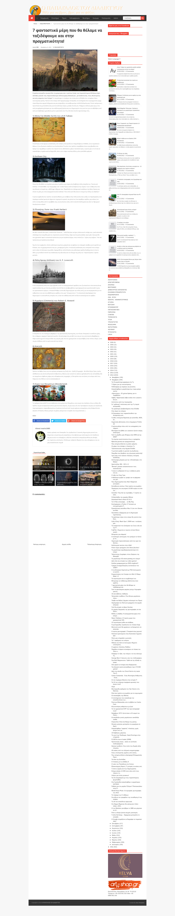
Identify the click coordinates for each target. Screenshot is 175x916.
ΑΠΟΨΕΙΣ (111, 285)
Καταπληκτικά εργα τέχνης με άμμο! (126, 209)
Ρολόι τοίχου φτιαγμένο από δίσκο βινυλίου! (125, 547)
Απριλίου (115, 837)
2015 (112, 368)
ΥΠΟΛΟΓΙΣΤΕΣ (113, 322)
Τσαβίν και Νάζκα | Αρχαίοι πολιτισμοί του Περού (127, 600)
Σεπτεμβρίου (116, 826)
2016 (112, 366)
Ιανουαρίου (115, 844)
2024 (112, 347)
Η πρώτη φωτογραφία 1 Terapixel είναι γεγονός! (127, 631)
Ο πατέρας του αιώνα (123, 222)
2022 (112, 351)
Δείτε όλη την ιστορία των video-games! (124, 561)
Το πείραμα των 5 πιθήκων (120, 795)
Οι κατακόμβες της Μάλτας (120, 695)
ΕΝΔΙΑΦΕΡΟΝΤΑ (59, 47)
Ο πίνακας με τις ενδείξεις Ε (120, 762)
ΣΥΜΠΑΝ (111, 314)
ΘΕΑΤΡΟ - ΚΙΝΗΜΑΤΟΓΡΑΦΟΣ (118, 299)
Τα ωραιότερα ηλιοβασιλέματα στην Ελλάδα (125, 408)
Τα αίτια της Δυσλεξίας (118, 759)
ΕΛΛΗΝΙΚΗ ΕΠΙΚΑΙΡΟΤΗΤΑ (117, 292)
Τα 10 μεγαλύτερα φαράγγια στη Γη (123, 382)
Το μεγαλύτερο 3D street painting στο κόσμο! (126, 558)
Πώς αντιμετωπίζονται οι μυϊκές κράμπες (124, 444)
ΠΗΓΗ (34, 416)
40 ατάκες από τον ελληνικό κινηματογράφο (125, 750)
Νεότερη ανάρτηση (39, 544)
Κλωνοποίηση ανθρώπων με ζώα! (122, 706)
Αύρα (113, 686)
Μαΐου (114, 835)
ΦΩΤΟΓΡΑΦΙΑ (112, 327)
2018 (112, 361)
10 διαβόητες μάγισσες (119, 733)
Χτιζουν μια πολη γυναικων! (120, 775)
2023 (112, 349)
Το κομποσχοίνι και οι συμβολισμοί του (124, 578)
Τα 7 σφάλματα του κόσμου (120, 640)
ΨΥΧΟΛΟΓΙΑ (112, 332)
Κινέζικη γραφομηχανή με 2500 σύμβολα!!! (125, 563)
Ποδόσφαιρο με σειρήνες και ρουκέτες (124, 387)
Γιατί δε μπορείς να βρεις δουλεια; (122, 607)
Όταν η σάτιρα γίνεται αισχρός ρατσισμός (125, 812)
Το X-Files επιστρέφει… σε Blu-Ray (123, 502)
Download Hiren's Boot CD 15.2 (122, 499)
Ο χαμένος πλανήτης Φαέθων (121, 647)
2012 (112, 375)
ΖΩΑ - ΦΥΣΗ (112, 297)
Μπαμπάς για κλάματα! (119, 534)
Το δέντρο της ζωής (122, 153)
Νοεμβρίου (115, 380)
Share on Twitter (60, 421)
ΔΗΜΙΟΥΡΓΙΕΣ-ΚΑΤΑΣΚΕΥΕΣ (117, 290)
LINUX (110, 334)
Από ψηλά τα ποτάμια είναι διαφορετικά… (125, 664)
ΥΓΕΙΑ (110, 319)
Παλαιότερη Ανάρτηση (94, 544)
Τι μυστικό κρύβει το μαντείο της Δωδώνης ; (125, 451)
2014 (112, 370)
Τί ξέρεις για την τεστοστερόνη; (121, 384)
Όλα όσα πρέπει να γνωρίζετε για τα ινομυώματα (127, 693)
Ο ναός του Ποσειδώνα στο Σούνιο (123, 764)
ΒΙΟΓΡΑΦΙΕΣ (112, 287)
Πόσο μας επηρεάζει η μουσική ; (122, 638)
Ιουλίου (114, 830)
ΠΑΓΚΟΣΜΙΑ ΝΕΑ (113, 309)
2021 (112, 354)
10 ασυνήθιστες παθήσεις (120, 594)
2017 (112, 363)
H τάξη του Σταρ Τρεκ (118, 475)
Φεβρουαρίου (116, 842)
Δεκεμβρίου (116, 377)
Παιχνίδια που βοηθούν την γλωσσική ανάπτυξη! (127, 453)
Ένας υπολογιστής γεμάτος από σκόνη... (125, 753)
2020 (112, 356)
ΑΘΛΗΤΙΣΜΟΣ (112, 280)
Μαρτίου (115, 840)
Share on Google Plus (78, 421)
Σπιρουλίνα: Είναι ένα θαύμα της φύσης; (124, 722)
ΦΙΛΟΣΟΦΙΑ (112, 324)
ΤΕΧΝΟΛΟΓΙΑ (112, 317)
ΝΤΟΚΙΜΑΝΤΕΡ (113, 307)
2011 (112, 847)
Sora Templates (140, 902)
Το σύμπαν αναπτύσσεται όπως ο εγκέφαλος (126, 439)
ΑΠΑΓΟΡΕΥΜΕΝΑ (114, 282)
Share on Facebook (43, 421)
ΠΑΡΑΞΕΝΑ (111, 312)
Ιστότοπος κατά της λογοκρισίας (122, 402)
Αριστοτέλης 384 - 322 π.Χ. (120, 464)
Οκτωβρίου (115, 823)
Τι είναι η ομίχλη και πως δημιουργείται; (124, 769)
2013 (112, 372)
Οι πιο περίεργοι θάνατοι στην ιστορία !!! (124, 680)
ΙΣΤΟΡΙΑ (111, 302)
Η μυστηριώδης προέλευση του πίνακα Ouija (126, 625)
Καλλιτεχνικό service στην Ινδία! (122, 545)
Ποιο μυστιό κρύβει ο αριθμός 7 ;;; (126, 235)
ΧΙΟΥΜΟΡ (111, 329)
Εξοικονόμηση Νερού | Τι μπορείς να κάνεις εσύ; (127, 766)
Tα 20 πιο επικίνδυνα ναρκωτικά (122, 801)
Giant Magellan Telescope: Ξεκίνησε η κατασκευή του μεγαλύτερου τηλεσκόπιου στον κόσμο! (128, 110)
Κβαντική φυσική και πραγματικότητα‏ (123, 441)
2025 (112, 344)
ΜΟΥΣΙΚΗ (111, 304)
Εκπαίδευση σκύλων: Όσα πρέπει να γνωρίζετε (126, 486)
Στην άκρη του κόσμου (119, 411)
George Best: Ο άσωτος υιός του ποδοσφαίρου (127, 658)
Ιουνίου (114, 833)
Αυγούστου (116, 828)
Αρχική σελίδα (66, 544)
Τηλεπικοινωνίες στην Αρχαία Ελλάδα (123, 448)
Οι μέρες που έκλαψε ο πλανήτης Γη (123, 446)
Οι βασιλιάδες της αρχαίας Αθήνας (122, 497)
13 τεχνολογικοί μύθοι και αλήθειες (122, 622)
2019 (112, 359)
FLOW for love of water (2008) (121, 739)
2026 (112, 342)
